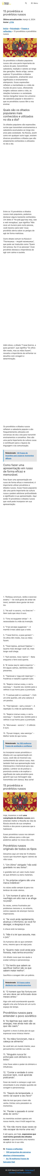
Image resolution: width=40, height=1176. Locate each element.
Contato (12, 1173)
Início (5, 28)
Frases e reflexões (14, 1149)
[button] (26, 3)
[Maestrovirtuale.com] (6, 3)
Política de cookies (24, 1173)
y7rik (11, 22)
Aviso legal (29, 1170)
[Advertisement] (20, 168)
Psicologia (14, 28)
